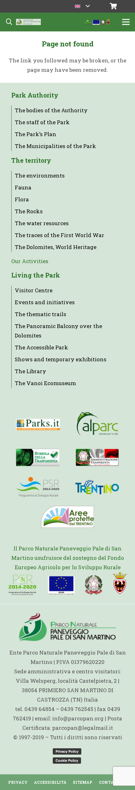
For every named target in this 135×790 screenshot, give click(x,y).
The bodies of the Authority (51, 110)
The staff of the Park (42, 122)
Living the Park (35, 275)
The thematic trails (40, 314)
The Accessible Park (41, 347)
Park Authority (34, 95)
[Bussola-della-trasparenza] (37, 457)
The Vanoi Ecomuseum (45, 383)
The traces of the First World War (59, 235)
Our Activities (29, 261)
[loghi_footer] (67, 584)
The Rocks (29, 211)
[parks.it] (38, 424)
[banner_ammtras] (97, 457)
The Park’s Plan (35, 134)
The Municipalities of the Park (55, 146)
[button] (82, 6)
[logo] (37, 487)
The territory (31, 160)
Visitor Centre (33, 290)
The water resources (42, 223)
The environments (40, 175)
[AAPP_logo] (67, 517)
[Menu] (126, 22)
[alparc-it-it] (97, 424)
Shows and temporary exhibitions (60, 359)
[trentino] (97, 487)
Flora (22, 199)
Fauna (23, 187)
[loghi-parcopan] (97, 22)
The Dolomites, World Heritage (55, 247)
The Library (30, 371)
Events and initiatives (45, 302)
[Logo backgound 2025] (28, 22)
